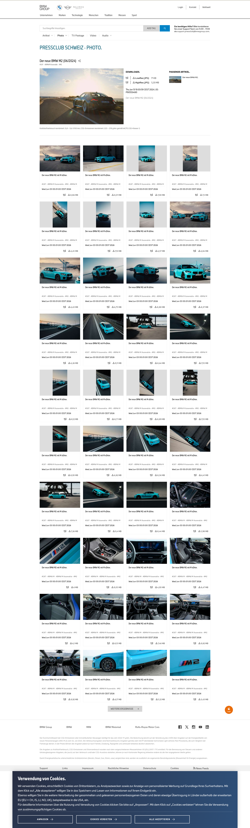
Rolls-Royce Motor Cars (147, 727)
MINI (88, 727)
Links (65, 768)
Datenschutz (149, 768)
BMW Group (46, 727)
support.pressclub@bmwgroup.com (193, 31)
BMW (69, 727)
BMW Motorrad (113, 727)
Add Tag (151, 28)
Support (44, 768)
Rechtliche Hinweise (118, 768)
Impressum (87, 768)
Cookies (175, 768)
